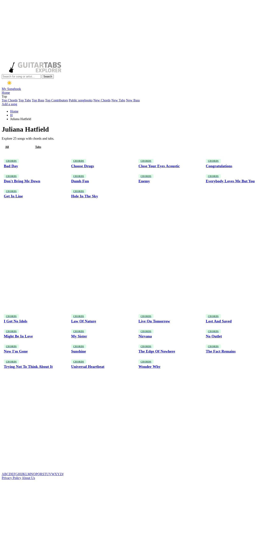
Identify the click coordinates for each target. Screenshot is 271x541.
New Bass (133, 100)
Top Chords (10, 100)
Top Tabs (24, 100)
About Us (28, 478)
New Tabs (118, 100)
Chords (22, 147)
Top (4, 96)
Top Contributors (56, 100)
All (7, 147)
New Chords (102, 100)
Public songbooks (81, 100)
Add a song (9, 104)
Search (47, 76)
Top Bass (38, 100)
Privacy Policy (11, 478)
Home (6, 92)
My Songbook (11, 89)
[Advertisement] (129, 31)
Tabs (38, 147)
